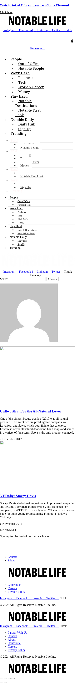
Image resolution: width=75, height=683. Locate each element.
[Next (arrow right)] (5, 682)
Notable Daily (18, 237)
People (15, 140)
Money (24, 165)
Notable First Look (31, 176)
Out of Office (24, 201)
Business (22, 212)
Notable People (29, 147)
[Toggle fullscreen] (9, 678)
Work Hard (16, 208)
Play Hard (17, 169)
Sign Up (25, 187)
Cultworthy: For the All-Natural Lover (30, 411)
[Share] (5, 678)
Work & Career (24, 219)
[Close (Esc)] (1, 678)
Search (4, 278)
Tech (20, 215)
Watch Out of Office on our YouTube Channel (34, 5)
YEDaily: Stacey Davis (18, 496)
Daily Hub (22, 241)
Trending (16, 190)
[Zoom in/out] (13, 678)
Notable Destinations (27, 230)
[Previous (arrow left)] (1, 682)
